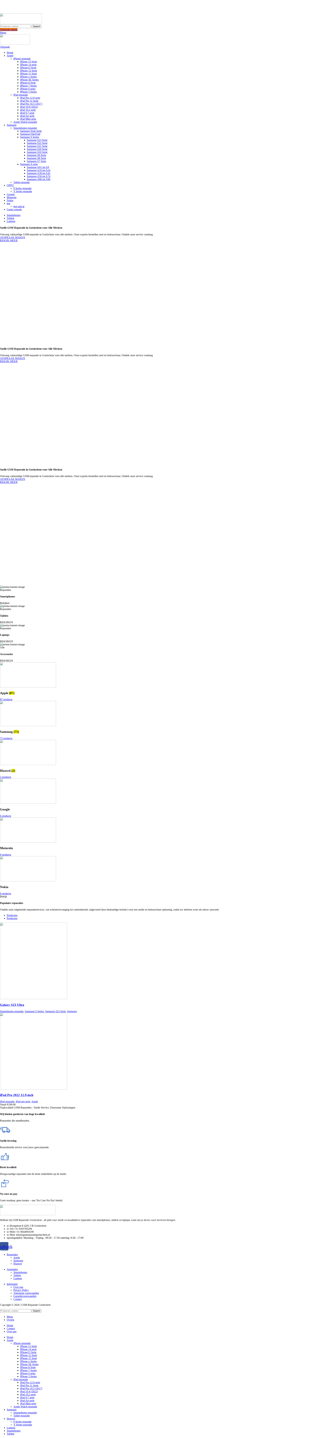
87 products (6, 699)
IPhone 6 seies (27, 88)
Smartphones (20, 1272)
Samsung (72, 1011)
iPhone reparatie (22, 58)
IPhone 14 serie (28, 64)
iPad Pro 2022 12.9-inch (16, 1095)
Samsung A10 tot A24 (38, 170)
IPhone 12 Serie (28, 70)
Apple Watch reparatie (25, 122)
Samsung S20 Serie (37, 149)
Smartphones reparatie (25, 128)
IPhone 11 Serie (28, 73)
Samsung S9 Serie (36, 155)
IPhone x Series (28, 76)
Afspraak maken (8, 29)
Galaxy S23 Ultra (12, 1005)
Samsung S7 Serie (36, 161)
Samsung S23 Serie (37, 140)
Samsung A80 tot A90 (38, 179)
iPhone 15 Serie (28, 61)
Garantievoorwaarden (24, 1296)
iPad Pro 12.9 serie (30, 97)
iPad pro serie (23, 1101)
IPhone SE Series (29, 79)
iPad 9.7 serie (27, 112)
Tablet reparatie (21, 182)
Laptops (17, 1278)
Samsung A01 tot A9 (38, 167)
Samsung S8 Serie (36, 158)
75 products (6, 738)
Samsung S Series (29, 137)
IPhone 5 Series (28, 91)
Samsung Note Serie (31, 131)
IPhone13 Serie (28, 67)
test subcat (18, 206)
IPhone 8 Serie (28, 82)
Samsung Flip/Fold (30, 134)
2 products (5, 777)
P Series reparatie (22, 188)
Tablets (17, 1275)
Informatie (12, 1284)
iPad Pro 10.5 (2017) (31, 103)
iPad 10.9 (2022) (29, 106)
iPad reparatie (20, 94)
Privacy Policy (21, 1290)
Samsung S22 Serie (37, 143)
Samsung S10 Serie (37, 152)
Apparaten (12, 1269)
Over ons (18, 1287)
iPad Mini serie (28, 119)
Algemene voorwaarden (26, 1293)
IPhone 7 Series (28, 85)
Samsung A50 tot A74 (38, 176)
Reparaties (12, 1254)
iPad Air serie (27, 115)
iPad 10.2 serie (28, 109)
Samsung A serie (29, 164)
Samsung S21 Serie (37, 146)
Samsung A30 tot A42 (38, 173)
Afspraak (5, 46)
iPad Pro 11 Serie (29, 100)
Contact (17, 1299)
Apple (34, 1101)
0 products (5, 815)
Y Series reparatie (22, 191)
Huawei (17, 1263)
